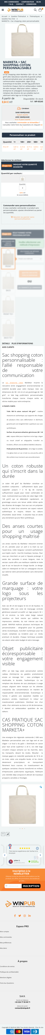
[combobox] (29, 259)
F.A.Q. (11, 4)
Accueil (4, 16)
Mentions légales (6, 977)
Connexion (31, 4)
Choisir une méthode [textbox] (25, 259)
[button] (41, 788)
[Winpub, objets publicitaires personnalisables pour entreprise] (15, 10)
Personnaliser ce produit (22, 135)
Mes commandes (11, 2)
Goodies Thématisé (18, 16)
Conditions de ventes (7, 966)
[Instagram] (24, 916)
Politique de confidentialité (9, 972)
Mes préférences (5, 943)
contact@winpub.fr (22, 1008)
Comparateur (27, 2)
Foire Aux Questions (7, 983)
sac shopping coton (14, 383)
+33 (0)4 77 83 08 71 (22, 1002)
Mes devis (3, 948)
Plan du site (39, 1027)
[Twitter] (20, 916)
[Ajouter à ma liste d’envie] (3, 834)
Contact (20, 4)
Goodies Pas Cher (8, 19)
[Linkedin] (29, 916)
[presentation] (6, 344)
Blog (38, 2)
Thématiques (35, 16)
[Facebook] (15, 916)
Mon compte (4, 931)
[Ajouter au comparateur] (8, 834)
